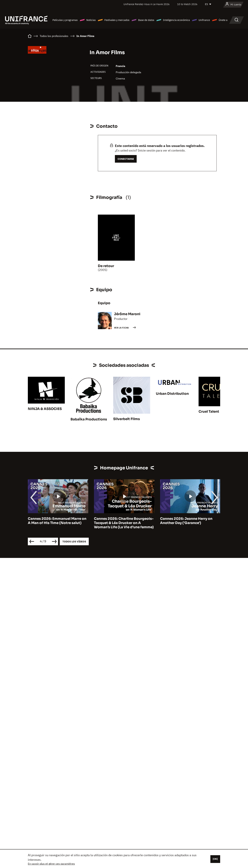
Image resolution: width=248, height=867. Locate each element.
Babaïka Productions (89, 419)
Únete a (223, 20)
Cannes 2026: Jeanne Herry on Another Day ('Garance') (167, 521)
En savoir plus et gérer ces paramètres (51, 863)
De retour (106, 266)
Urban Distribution (172, 394)
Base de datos (146, 20)
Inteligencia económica (176, 20)
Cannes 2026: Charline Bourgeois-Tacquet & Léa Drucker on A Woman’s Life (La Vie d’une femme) (104, 523)
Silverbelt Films (126, 419)
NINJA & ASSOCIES (45, 409)
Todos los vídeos (74, 541)
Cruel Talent (209, 411)
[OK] (215, 858)
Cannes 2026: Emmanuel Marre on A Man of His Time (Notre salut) (37, 521)
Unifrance (204, 20)
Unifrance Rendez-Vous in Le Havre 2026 (146, 4)
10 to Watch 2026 (187, 4)
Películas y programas (65, 20)
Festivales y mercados (116, 20)
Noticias (91, 20)
